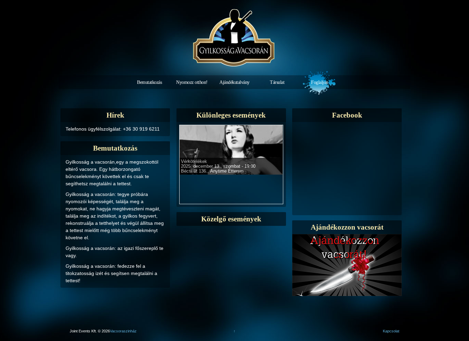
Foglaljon (319, 82)
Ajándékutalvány (234, 82)
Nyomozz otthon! (192, 82)
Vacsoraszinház (123, 331)
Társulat (277, 82)
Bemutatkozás (149, 82)
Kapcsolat (391, 331)
